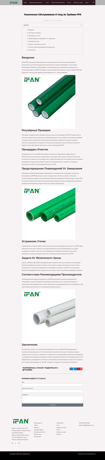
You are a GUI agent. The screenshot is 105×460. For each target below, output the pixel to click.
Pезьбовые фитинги (39, 432)
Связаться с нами (61, 427)
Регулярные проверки (34, 32)
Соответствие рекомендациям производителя (41, 47)
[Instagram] (15, 443)
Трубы (36, 425)
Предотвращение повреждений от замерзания (41, 38)
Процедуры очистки (34, 35)
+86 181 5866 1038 (84, 423)
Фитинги (36, 427)
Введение (31, 30)
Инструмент (37, 436)
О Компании (59, 423)
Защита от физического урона (37, 44)
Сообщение (25, 394)
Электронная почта (27, 388)
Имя (23, 382)
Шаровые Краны (38, 429)
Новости (58, 434)
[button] (42, 2)
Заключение (31, 50)
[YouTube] (18, 443)
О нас (58, 425)
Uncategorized (59, 20)
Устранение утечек (33, 41)
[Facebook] (12, 443)
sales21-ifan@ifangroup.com (86, 425)
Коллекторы (37, 434)
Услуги (58, 429)
